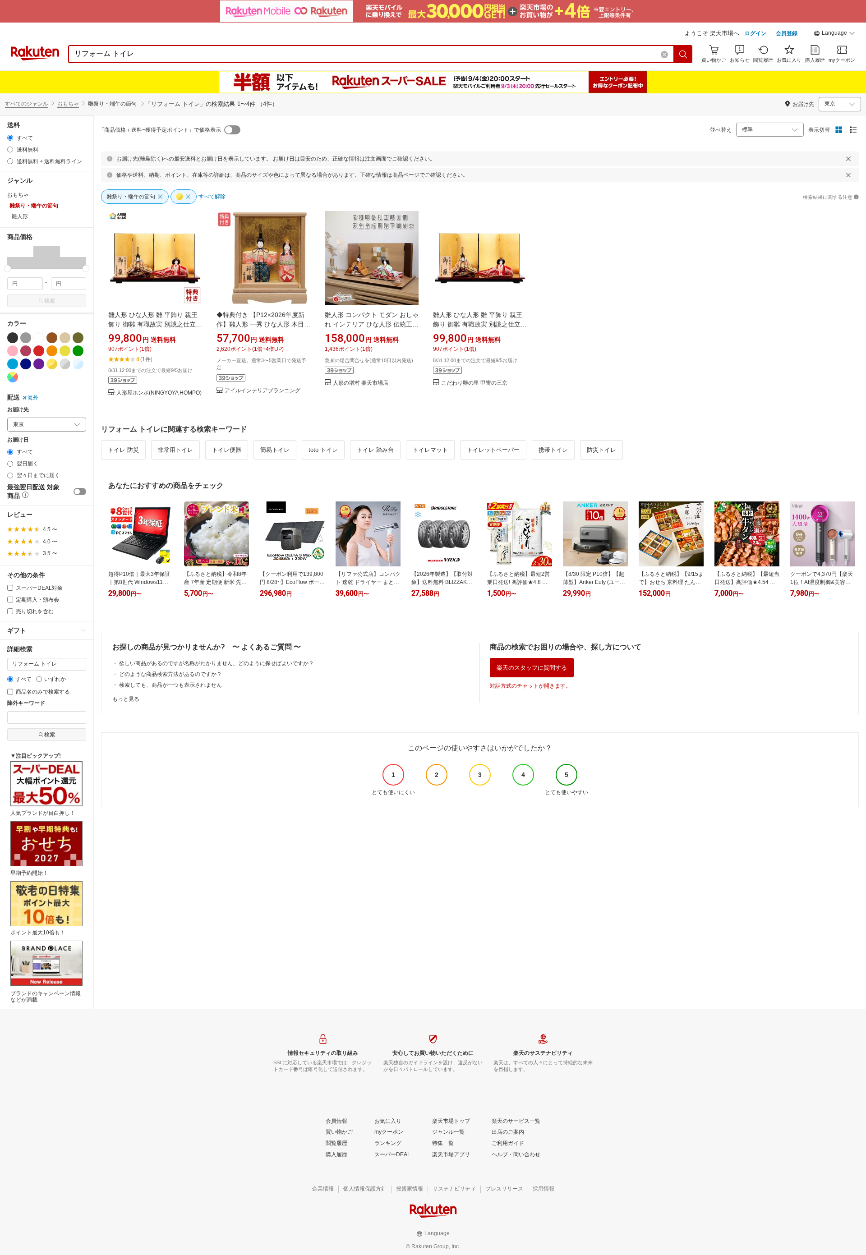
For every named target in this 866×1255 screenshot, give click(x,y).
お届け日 (18, 440)
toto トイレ (323, 449)
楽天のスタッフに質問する (532, 667)
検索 (49, 301)
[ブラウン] (51, 337)
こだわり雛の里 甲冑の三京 (474, 383)
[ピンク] (12, 350)
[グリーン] (78, 350)
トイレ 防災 (123, 449)
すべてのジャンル (26, 104)
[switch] (80, 491)
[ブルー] (12, 364)
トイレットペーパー (493, 449)
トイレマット (430, 449)
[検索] (683, 54)
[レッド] (38, 350)
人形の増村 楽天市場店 (360, 383)
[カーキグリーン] (78, 337)
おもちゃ (68, 104)
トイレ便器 (226, 449)
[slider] (7, 268)
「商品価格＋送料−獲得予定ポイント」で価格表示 (160, 130)
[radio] (10, 138)
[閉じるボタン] (848, 159)
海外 (33, 398)
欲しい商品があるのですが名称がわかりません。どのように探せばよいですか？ (216, 663)
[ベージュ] (65, 337)
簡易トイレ (275, 449)
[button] (834, 34)
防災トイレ (601, 449)
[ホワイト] (38, 337)
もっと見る (125, 699)
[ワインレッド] (25, 350)
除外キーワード (26, 703)
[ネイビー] (25, 364)
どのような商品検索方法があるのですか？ (170, 674)
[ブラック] (12, 337)
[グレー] (25, 337)
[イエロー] (65, 350)
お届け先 (18, 410)
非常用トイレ (175, 449)
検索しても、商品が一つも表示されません (170, 685)
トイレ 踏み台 (375, 449)
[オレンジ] (51, 350)
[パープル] (38, 364)
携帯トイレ (553, 449)
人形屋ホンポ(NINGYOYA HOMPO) (159, 393)
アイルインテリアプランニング (262, 391)
